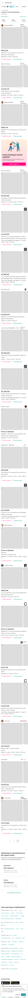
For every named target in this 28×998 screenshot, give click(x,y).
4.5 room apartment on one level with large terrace (14, 592)
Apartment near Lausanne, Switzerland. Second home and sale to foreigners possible (14, 708)
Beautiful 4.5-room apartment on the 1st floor (12, 52)
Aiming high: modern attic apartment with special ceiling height (14, 198)
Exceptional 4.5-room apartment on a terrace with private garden (14, 825)
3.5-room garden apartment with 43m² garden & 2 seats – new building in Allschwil (14, 276)
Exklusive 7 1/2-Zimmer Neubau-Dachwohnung (12, 316)
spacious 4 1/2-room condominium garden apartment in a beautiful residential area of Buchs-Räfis (14, 786)
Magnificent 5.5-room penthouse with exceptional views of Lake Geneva (14, 631)
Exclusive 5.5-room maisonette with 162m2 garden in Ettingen (14, 512)
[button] (17, 841)
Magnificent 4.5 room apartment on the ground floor (14, 129)
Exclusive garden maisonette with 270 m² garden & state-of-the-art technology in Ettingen (14, 393)
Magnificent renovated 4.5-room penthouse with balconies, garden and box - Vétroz (14, 669)
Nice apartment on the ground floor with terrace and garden (14, 472)
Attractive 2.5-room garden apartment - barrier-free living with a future (14, 236)
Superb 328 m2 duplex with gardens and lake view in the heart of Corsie (14, 355)
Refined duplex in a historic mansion (10, 748)
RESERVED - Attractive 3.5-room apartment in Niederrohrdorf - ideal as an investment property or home (14, 433)
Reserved (3, 552)
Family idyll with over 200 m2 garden (10, 91)
